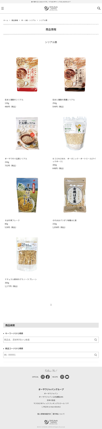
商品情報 (15, 20)
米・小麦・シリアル (28, 20)
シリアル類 (43, 20)
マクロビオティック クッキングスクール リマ (51, 403)
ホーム (5, 20)
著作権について (59, 414)
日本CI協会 (51, 400)
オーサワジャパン (51, 393)
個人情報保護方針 (44, 414)
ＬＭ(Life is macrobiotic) (51, 407)
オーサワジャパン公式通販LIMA (51, 397)
